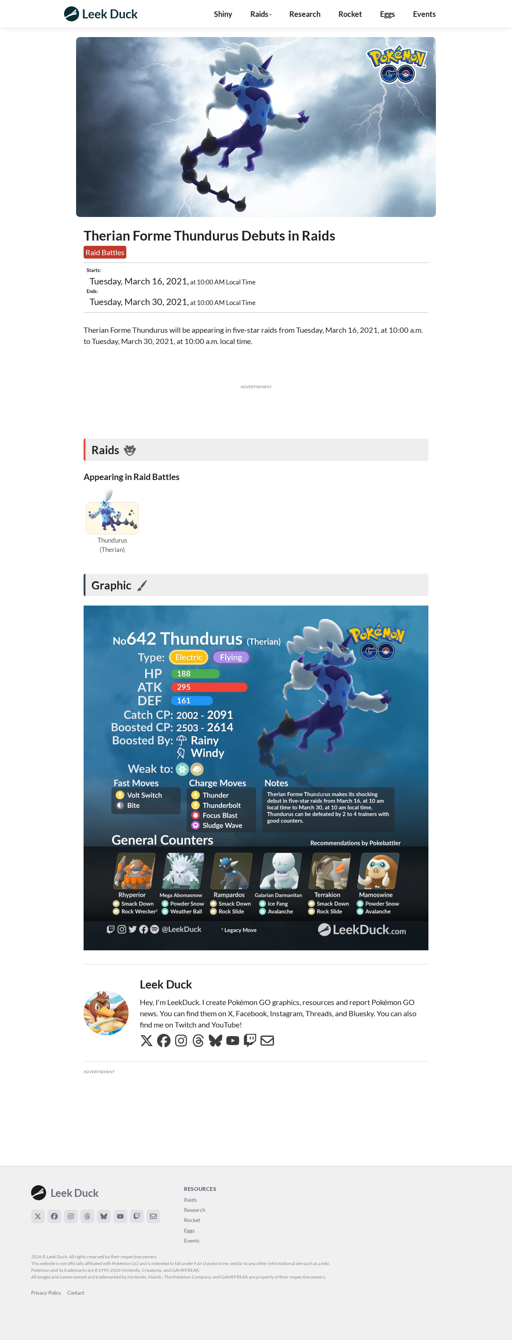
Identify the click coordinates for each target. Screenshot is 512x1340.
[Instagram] (71, 1216)
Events (424, 13)
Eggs (387, 13)
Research (304, 13)
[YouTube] (120, 1216)
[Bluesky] (104, 1216)
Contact (75, 1293)
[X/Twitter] (38, 1216)
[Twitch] (137, 1216)
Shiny (223, 13)
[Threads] (87, 1216)
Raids (190, 1199)
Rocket (350, 13)
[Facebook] (54, 1216)
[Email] (153, 1216)
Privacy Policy (46, 1293)
